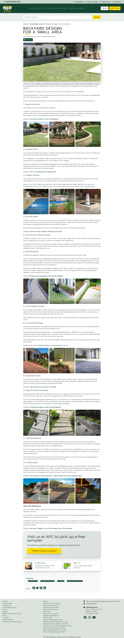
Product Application (56, 8)
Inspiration (79, 2)
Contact (117, 2)
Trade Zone (105, 2)
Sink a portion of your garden (41, 476)
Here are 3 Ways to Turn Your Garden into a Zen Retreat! (51, 528)
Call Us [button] (104, 8)
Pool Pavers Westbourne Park (54, 628)
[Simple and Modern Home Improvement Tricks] (28, 566)
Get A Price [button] (115, 8)
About (5, 609)
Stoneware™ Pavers (50, 609)
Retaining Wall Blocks (51, 616)
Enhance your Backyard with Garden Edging (46, 276)
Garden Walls (48, 618)
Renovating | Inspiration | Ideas (75, 581)
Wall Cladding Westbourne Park (55, 630)
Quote (5, 611)
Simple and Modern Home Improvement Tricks (45, 565)
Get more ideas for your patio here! (43, 172)
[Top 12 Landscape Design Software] (67, 566)
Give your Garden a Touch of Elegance (44, 119)
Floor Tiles (46, 611)
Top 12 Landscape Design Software (83, 565)
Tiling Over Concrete (50, 613)
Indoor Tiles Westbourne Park (54, 632)
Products (40, 8)
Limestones (56, 345)
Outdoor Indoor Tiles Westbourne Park (57, 626)
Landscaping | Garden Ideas (47, 581)
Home (31, 8)
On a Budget (61, 581)
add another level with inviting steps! (68, 476)
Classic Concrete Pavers (52, 603)
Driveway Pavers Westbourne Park (56, 624)
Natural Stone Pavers (51, 607)
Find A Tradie (92, 2)
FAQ (4, 616)
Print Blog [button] (29, 39)
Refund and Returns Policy (12, 622)
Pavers (45, 601)
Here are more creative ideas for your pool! (46, 231)
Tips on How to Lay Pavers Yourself (43, 387)
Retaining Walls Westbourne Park (55, 622)
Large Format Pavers (51, 605)
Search (96, 17)
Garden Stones (43, 345)
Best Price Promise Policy (12, 613)
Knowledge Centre (76, 8)
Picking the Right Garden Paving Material (45, 407)
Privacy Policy (8, 620)
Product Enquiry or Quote (44, 551)
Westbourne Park (13, 2)
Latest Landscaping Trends (53, 620)
